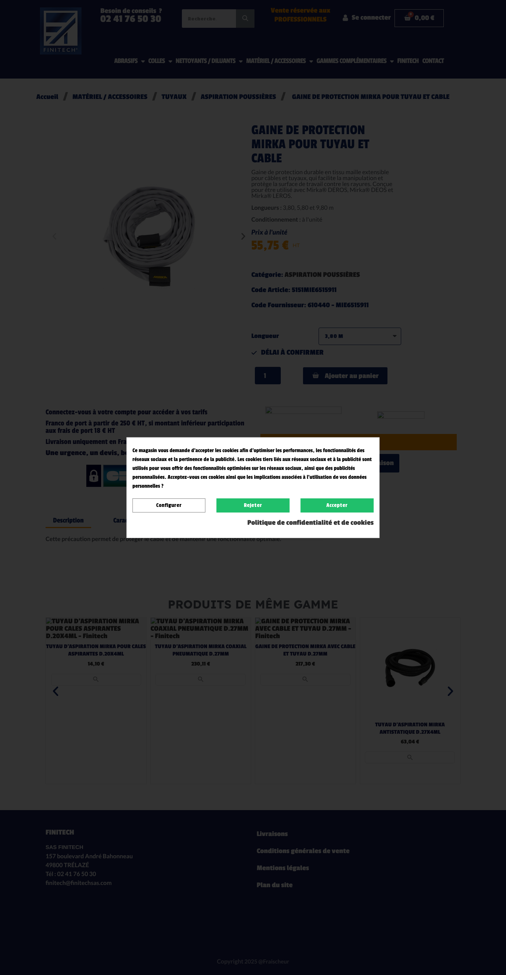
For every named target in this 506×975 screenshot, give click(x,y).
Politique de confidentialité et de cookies (310, 523)
